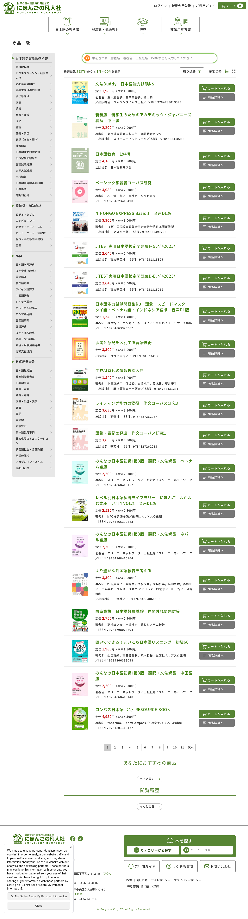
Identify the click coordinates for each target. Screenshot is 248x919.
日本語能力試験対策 (28, 152)
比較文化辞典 (24, 351)
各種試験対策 (24, 164)
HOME (129, 880)
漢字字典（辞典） (26, 271)
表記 (18, 414)
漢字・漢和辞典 (25, 333)
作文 (18, 121)
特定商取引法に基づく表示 (143, 886)
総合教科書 (22, 67)
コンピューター (25, 221)
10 (175, 747)
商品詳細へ (216, 97)
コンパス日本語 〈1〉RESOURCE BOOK (132, 709)
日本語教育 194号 (113, 154)
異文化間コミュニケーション (32, 441)
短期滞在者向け (25, 84)
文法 (18, 102)
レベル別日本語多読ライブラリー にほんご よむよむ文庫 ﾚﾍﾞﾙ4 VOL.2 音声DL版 (143, 500)
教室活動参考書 (25, 377)
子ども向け (22, 96)
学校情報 (21, 177)
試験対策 (21, 426)
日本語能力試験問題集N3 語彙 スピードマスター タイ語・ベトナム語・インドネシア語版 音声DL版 (144, 307)
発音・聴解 (22, 115)
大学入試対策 (24, 170)
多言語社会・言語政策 (29, 449)
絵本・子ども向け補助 (29, 239)
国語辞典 (21, 326)
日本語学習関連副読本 (29, 183)
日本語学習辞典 (25, 264)
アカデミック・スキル (29, 462)
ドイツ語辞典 (24, 302)
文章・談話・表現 (26, 401)
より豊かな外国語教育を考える (123, 570)
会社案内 (141, 880)
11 (182, 747)
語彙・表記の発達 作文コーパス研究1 (130, 433)
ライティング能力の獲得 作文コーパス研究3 (136, 403)
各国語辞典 (22, 320)
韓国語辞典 (22, 283)
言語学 (20, 420)
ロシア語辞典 (24, 314)
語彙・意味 (22, 395)
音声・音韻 (22, 389)
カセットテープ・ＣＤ (29, 227)
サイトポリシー (160, 880)
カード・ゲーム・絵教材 (31, 233)
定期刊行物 (22, 195)
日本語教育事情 (25, 432)
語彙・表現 (22, 133)
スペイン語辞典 (25, 289)
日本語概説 (22, 383)
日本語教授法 (24, 370)
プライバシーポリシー (187, 880)
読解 (18, 108)
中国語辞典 (22, 295)
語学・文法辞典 (25, 339)
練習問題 (21, 146)
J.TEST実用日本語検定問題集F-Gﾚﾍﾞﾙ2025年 (136, 246)
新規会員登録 (181, 5)
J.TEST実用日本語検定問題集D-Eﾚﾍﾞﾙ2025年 (136, 276)
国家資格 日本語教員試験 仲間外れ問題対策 (137, 611)
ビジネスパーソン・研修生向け (32, 75)
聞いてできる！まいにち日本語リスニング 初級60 (142, 642)
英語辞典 (21, 277)
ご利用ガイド (205, 5)
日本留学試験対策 (26, 158)
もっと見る (147, 779)
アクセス (76, 894)
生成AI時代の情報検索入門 (119, 370)
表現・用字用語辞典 (28, 345)
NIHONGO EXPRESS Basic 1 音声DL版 (133, 213)
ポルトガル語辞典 (26, 308)
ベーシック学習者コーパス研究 (123, 182)
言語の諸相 (22, 455)
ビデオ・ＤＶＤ (25, 214)
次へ (191, 747)
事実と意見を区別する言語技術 (123, 342)
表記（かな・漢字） (28, 139)
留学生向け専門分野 (28, 90)
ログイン (160, 5)
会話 (18, 127)
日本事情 (21, 189)
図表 (18, 245)
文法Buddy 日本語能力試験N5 (124, 84)
